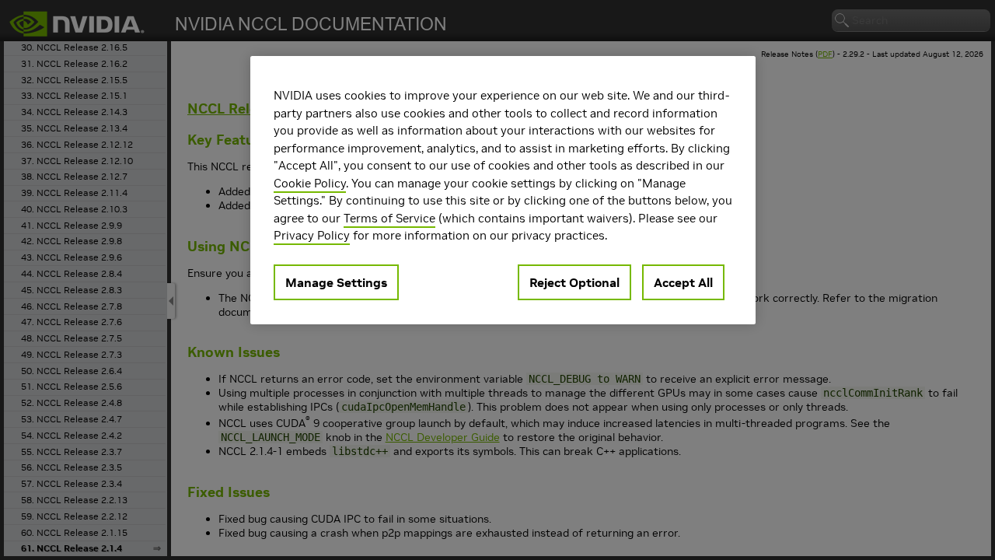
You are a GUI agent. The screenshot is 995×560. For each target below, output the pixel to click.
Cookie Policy (310, 183)
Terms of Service (389, 218)
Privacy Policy (312, 235)
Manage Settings (336, 282)
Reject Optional (574, 282)
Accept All (683, 282)
